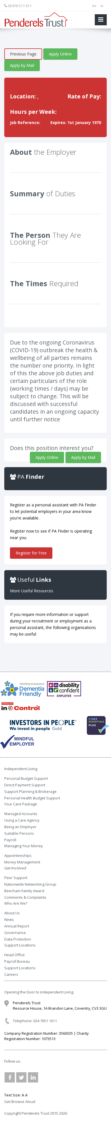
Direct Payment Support (24, 784)
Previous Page (23, 54)
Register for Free (31, 553)
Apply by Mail (22, 65)
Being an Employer (20, 826)
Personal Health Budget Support (32, 798)
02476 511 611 (19, 5)
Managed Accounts (20, 813)
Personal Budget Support (26, 778)
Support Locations (20, 967)
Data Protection (17, 939)
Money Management (22, 862)
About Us (12, 912)
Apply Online (60, 54)
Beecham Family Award (24, 890)
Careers (11, 974)
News (9, 919)
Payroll (10, 839)
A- (102, 5)
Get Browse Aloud (19, 1101)
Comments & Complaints (25, 897)
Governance (15, 932)
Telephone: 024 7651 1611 (35, 1020)
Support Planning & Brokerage (30, 791)
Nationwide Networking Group (30, 884)
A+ (94, 5)
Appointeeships (18, 855)
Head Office (14, 954)
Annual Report (16, 926)
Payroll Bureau (17, 961)
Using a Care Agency (22, 820)
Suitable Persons (19, 833)
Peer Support (15, 877)
